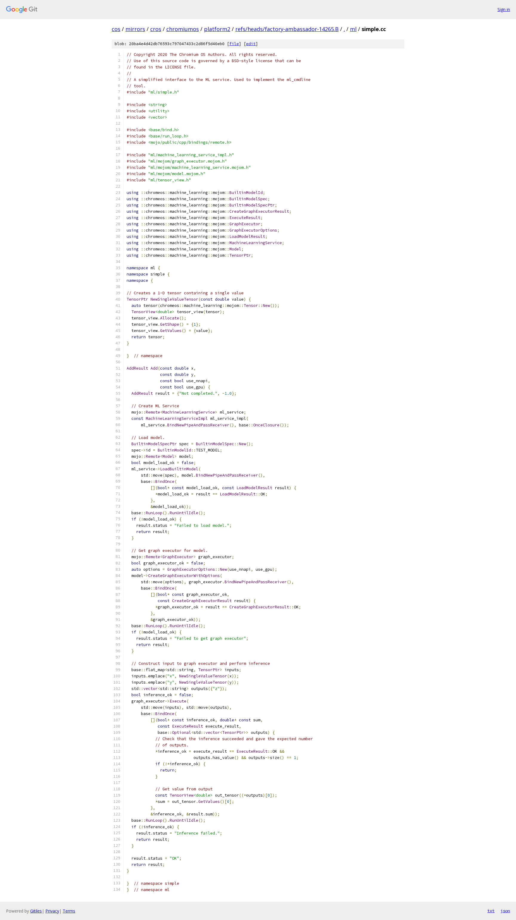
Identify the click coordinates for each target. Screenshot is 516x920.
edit (251, 43)
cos (116, 29)
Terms (69, 911)
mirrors (135, 29)
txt (490, 910)
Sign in (503, 9)
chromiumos (182, 29)
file (234, 43)
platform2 (217, 29)
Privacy (52, 911)
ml (353, 29)
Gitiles (36, 911)
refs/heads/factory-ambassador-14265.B (287, 29)
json (505, 910)
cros (155, 29)
